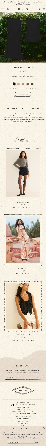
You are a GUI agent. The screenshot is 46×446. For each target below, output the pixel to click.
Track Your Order (23, 416)
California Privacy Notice (23, 411)
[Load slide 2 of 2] (24, 60)
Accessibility (23, 402)
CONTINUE (37, 377)
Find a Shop (23, 423)
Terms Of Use (23, 407)
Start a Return (23, 419)
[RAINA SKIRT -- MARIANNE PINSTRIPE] (23, 181)
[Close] (44, 428)
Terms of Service (19, 438)
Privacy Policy (33, 438)
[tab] (12, 109)
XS (16, 88)
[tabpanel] (23, 117)
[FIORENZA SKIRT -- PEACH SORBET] (23, 247)
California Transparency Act (23, 414)
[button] (2, 9)
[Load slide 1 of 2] (22, 60)
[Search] (39, 9)
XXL (35, 88)
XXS (11, 88)
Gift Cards (23, 421)
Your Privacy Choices (25, 405)
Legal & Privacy (23, 409)
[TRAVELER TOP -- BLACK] (23, 314)
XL (30, 88)
